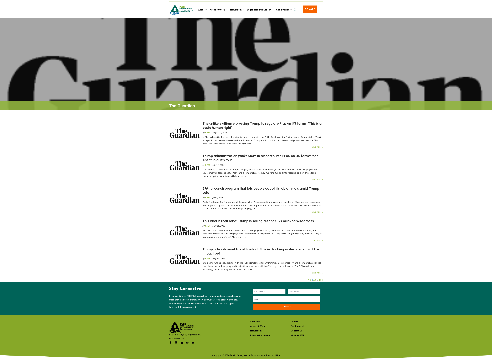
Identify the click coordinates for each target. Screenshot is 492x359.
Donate (310, 9)
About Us (255, 321)
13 (320, 280)
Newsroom (236, 10)
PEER (207, 132)
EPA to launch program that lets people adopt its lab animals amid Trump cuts (260, 190)
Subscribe (287, 306)
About (201, 10)
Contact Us (297, 330)
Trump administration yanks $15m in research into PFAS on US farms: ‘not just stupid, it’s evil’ (260, 158)
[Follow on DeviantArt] (193, 342)
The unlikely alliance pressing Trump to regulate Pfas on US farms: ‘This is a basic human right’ (261, 125)
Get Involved (282, 10)
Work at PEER (297, 335)
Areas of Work (217, 10)
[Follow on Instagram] (176, 342)
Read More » (317, 147)
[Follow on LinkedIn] (181, 342)
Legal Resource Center (259, 10)
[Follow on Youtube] (187, 342)
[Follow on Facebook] (170, 342)
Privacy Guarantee (260, 335)
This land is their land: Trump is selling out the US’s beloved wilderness (258, 221)
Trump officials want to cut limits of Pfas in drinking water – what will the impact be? (260, 251)
